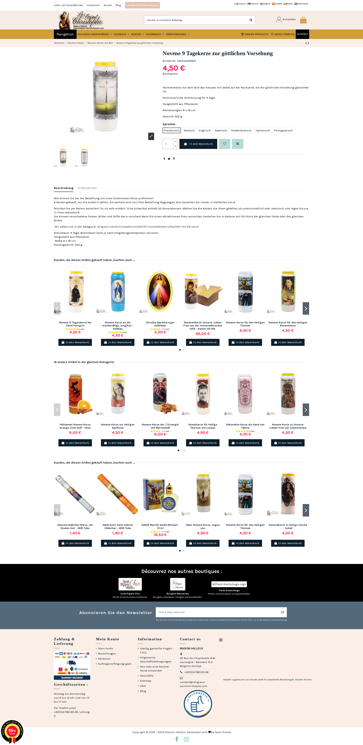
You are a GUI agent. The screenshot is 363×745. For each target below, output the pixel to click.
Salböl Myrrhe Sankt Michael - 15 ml (160, 526)
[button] (121, 34)
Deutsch (254, 4)
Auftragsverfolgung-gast (114, 663)
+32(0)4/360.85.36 (196, 672)
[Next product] (308, 43)
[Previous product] (306, 43)
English (266, 4)
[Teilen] (164, 159)
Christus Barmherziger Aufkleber (160, 324)
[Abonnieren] (282, 612)
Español (278, 4)
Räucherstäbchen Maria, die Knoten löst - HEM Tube (75, 526)
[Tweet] (169, 159)
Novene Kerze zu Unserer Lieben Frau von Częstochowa (288, 426)
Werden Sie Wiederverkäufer (142, 5)
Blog (118, 5)
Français (242, 4)
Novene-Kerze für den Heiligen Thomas (245, 324)
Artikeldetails (87, 188)
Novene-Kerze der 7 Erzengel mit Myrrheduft (160, 426)
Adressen (104, 658)
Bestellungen (107, 653)
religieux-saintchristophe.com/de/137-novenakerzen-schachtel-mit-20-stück (148, 226)
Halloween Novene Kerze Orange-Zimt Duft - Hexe (75, 426)
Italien (290, 4)
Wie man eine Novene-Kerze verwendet (155, 668)
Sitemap (145, 680)
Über (143, 686)
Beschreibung (63, 188)
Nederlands (302, 4)
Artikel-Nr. (169, 61)
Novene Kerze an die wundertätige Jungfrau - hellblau (117, 326)
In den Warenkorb (201, 144)
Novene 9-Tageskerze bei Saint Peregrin (75, 324)
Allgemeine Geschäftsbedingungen (155, 659)
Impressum (93, 5)
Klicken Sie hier (303, 679)
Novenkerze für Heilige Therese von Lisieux (202, 426)
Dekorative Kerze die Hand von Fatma (245, 426)
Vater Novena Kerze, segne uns (203, 526)
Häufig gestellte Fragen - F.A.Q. (157, 650)
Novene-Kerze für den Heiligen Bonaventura (288, 324)
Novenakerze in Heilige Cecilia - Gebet (288, 526)
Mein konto (105, 648)
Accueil (108, 5)
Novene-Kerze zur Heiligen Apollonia (117, 426)
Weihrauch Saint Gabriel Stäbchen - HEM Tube (118, 526)
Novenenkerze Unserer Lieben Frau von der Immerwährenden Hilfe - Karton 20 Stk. (202, 326)
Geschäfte (146, 675)
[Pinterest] (174, 159)
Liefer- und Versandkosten (68, 5)
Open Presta (223, 732)
